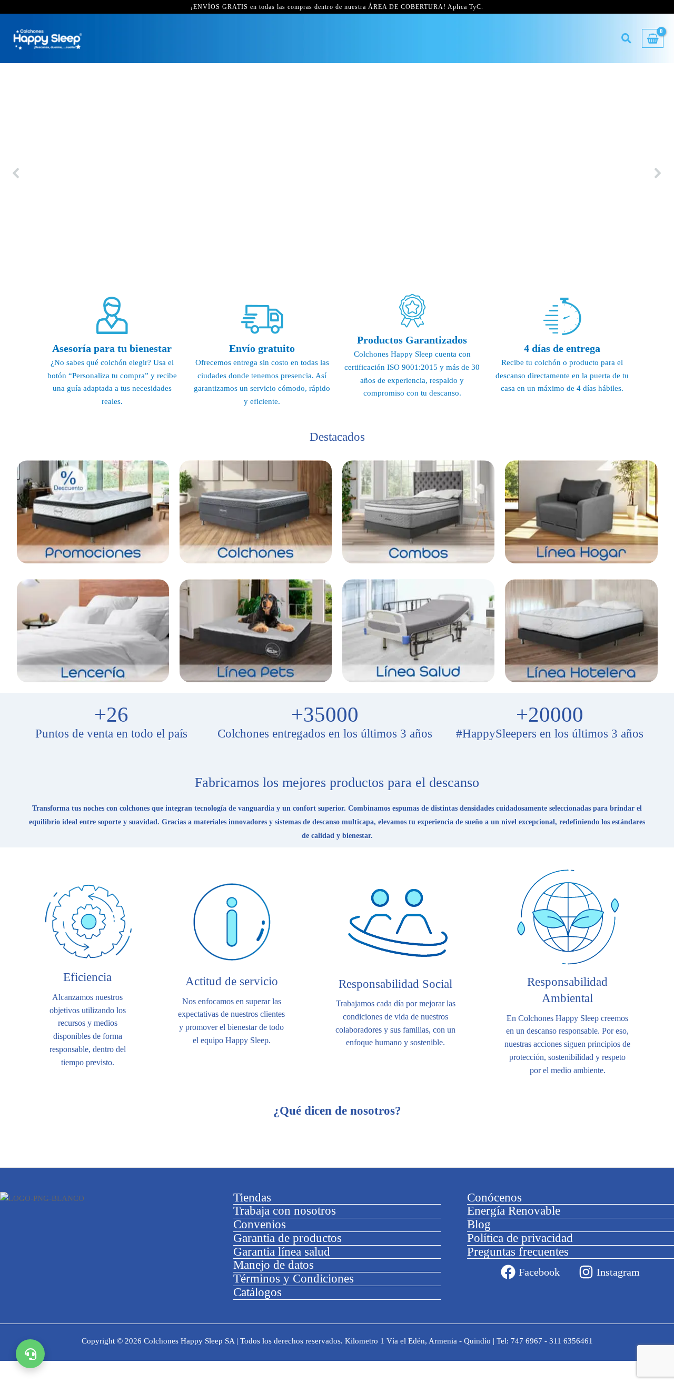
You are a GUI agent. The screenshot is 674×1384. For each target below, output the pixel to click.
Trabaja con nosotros (284, 1210)
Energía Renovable (513, 1210)
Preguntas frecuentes (518, 1251)
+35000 (325, 715)
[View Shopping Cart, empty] (652, 38)
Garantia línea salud (281, 1251)
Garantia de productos (287, 1238)
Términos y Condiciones (293, 1278)
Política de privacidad (520, 1238)
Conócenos (494, 1197)
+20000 (549, 715)
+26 (111, 715)
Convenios (259, 1224)
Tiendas (252, 1197)
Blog (479, 1224)
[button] (16, 173)
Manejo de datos (273, 1264)
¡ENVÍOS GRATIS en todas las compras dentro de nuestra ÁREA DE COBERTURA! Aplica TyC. (337, 7)
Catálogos (257, 1292)
